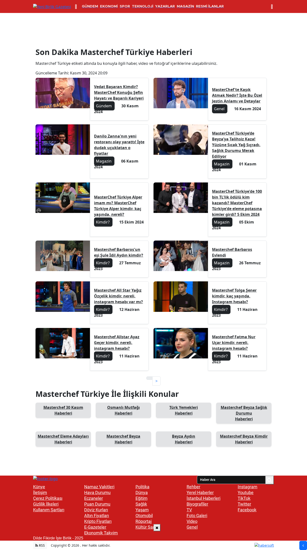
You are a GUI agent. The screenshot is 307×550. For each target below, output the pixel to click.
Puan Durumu (97, 504)
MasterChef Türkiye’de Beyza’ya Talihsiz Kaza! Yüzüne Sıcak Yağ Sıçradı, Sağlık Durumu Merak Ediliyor (236, 145)
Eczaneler (93, 498)
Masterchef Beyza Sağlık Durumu (244, 413)
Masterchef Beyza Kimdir (244, 439)
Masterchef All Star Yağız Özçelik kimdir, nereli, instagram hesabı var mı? (118, 296)
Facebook (247, 509)
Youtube (246, 492)
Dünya (142, 492)
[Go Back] (303, 545)
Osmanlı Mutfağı (123, 410)
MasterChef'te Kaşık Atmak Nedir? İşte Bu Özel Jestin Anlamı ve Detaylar (237, 95)
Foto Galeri (197, 515)
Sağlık (141, 504)
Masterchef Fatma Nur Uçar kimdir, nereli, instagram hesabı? (233, 342)
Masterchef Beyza (123, 439)
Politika (142, 486)
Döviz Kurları (96, 509)
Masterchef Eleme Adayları (63, 439)
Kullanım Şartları (48, 509)
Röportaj (144, 521)
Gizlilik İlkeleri (46, 504)
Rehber (193, 486)
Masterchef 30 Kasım (63, 410)
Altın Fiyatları (96, 515)
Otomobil (144, 515)
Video (192, 521)
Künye (39, 486)
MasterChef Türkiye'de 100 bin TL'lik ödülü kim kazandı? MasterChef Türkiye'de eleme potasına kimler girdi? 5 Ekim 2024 (237, 203)
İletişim (40, 492)
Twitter (244, 504)
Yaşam (142, 509)
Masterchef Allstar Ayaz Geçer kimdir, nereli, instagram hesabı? (116, 342)
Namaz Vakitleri (99, 486)
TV (189, 509)
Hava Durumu (97, 492)
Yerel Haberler (200, 492)
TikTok (244, 498)
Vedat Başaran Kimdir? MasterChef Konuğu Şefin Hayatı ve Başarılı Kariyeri (119, 92)
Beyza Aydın (183, 439)
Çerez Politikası (47, 498)
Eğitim (142, 498)
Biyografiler (197, 504)
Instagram (247, 486)
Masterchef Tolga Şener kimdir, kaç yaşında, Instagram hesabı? (234, 296)
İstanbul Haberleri (203, 498)
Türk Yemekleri (183, 410)
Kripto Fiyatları (98, 521)
